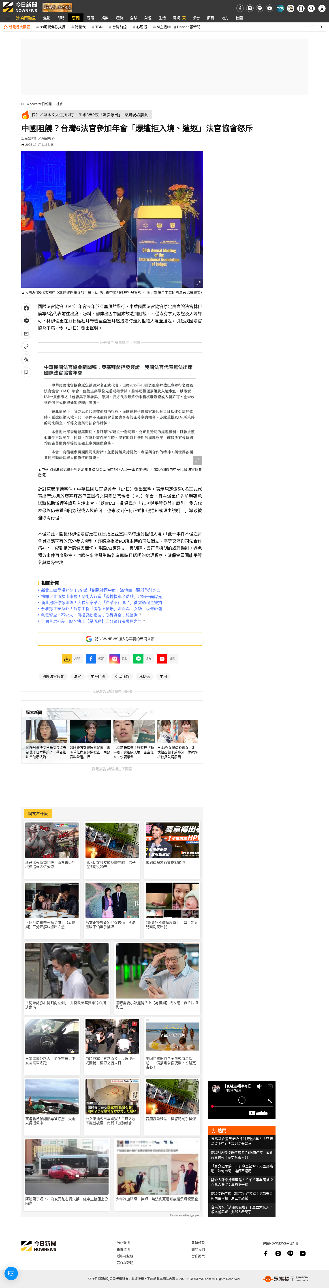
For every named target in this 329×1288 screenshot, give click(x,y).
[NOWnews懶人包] (290, 8)
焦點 (46, 17)
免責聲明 (123, 1249)
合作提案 (198, 1256)
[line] (259, 8)
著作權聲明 (125, 1262)
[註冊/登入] (322, 8)
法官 (77, 676)
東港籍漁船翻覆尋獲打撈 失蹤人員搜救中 (50, 1121)
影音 (196, 17)
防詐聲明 (123, 1242)
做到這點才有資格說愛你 (165, 862)
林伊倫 (144, 676)
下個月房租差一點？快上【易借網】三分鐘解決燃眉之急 (50, 925)
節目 (210, 17)
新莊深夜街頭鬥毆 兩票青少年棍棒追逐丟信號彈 (50, 865)
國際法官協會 (53, 676)
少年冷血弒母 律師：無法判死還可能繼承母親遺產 (157, 1199)
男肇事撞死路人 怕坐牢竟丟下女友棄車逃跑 (50, 1061)
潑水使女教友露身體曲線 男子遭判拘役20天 (110, 865)
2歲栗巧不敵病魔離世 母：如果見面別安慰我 (172, 925)
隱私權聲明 (125, 1256)
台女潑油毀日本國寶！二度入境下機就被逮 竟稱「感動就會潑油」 (110, 1121)
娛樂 (105, 17)
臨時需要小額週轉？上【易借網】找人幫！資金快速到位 (157, 1005)
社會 (59, 104)
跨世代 (80, 26)
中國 (163, 676)
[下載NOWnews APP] (301, 8)
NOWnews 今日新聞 (36, 104)
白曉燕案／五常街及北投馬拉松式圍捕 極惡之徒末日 (110, 1061)
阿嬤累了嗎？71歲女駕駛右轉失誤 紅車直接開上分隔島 (66, 1201)
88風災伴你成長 (52, 26)
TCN (99, 26)
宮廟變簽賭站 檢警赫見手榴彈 (171, 1119)
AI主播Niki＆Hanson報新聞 (178, 26)
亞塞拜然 (122, 676)
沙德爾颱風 (26, 18)
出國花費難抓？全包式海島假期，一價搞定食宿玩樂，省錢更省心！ (171, 1063)
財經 (148, 17)
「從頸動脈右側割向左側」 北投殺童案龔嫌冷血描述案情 (65, 1005)
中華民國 (98, 676)
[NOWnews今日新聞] (20, 7)
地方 (225, 17)
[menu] (7, 17)
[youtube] (269, 8)
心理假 (141, 26)
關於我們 (198, 1249)
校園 (239, 17)
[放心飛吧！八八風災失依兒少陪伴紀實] (57, 7)
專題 (90, 17)
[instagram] (250, 8)
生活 (162, 17)
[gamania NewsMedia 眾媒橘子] (285, 1279)
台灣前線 (119, 26)
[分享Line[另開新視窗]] (26, 321)
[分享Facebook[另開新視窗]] (26, 308)
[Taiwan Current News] (280, 8)
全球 (133, 17)
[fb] (240, 8)
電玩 (176, 17)
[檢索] (311, 8)
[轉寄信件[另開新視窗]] (26, 334)
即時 (61, 17)
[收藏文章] (26, 372)
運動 (119, 17)
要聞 (76, 18)
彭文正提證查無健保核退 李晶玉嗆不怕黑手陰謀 (110, 925)
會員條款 (198, 1242)
